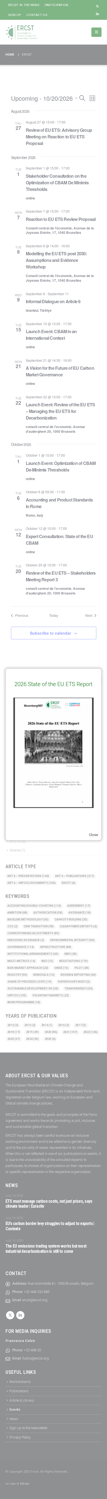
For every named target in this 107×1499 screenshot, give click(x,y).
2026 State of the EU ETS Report (53, 684)
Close (93, 835)
